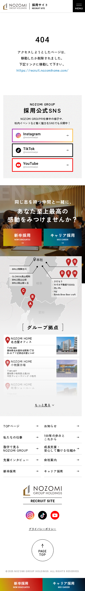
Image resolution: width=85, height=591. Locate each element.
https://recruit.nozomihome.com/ (42, 70)
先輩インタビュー (16, 460)
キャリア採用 (53, 471)
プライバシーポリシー (42, 529)
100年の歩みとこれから (54, 437)
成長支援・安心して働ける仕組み (60, 448)
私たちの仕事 (12, 437)
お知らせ (50, 426)
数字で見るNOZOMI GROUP (15, 448)
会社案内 (50, 460)
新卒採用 (9, 471)
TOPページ (11, 426)
